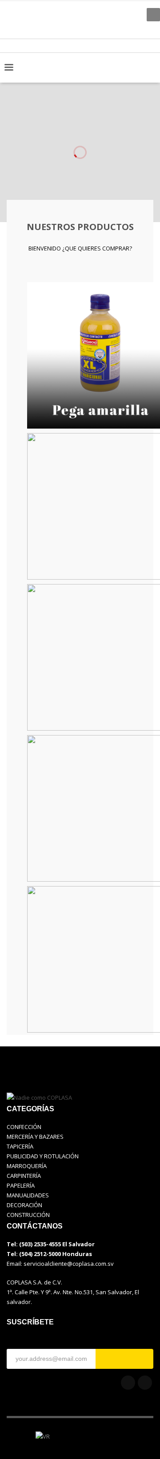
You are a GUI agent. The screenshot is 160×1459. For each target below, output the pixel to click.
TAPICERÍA (20, 1146)
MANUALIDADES (28, 1195)
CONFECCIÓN (24, 1127)
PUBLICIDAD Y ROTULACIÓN (43, 1156)
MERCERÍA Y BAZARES (35, 1137)
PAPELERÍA (21, 1185)
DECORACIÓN (24, 1205)
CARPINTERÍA (24, 1176)
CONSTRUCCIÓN (28, 1215)
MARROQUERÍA (27, 1166)
